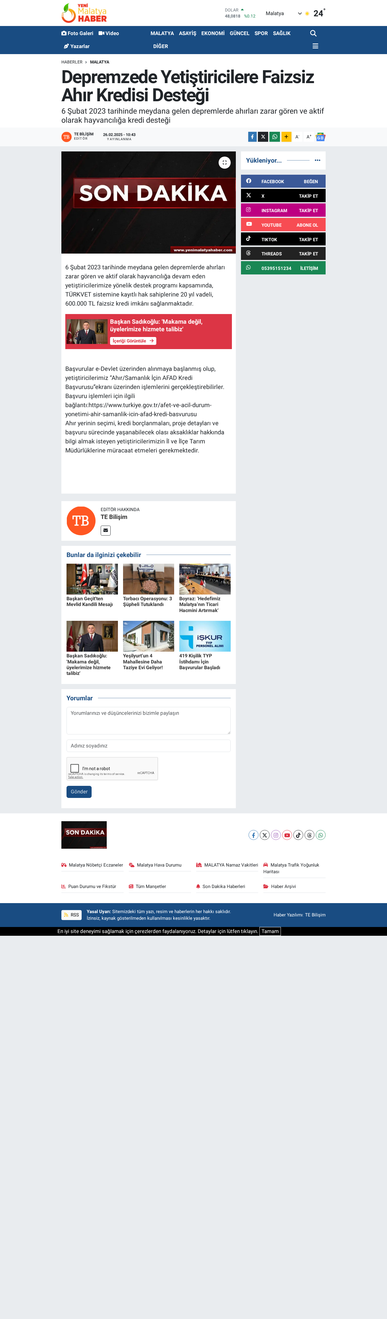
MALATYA (162, 33)
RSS (74, 915)
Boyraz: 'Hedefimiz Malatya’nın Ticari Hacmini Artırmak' (199, 604)
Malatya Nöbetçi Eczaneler (96, 865)
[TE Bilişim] (81, 520)
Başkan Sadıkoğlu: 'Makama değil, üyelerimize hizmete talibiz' (89, 664)
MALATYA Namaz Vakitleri (231, 865)
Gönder (79, 792)
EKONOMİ (213, 33)
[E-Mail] (106, 531)
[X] (265, 835)
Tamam (270, 931)
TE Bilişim (114, 516)
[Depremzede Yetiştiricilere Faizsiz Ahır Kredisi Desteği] (148, 202)
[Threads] (309, 835)
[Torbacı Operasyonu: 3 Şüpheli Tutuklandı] (148, 579)
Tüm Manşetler (151, 886)
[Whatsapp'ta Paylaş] (274, 137)
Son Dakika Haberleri (224, 886)
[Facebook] (254, 835)
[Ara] (314, 33)
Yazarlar (79, 46)
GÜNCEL (239, 33)
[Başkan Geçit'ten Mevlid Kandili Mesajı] (92, 579)
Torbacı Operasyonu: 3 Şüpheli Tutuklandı (147, 601)
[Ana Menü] (314, 46)
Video (112, 33)
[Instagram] (276, 835)
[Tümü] (317, 160)
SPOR (261, 33)
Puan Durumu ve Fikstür (92, 886)
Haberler (72, 62)
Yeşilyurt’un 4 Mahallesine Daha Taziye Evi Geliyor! (143, 661)
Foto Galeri (80, 33)
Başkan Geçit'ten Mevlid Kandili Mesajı (90, 601)
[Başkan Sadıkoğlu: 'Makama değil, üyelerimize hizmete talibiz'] (92, 636)
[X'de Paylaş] (263, 137)
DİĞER (160, 46)
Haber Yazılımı (288, 915)
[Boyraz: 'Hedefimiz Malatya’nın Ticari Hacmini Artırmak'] (205, 579)
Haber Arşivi (283, 886)
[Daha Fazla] (286, 137)
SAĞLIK (282, 33)
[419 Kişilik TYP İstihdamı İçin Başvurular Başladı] (205, 636)
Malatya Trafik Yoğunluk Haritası (291, 868)
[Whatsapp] (321, 835)
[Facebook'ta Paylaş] (252, 137)
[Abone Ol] (320, 137)
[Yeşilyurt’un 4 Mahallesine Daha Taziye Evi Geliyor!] (148, 636)
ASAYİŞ (187, 33)
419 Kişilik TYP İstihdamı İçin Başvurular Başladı (199, 661)
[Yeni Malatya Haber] (84, 12)
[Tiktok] (298, 835)
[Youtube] (287, 835)
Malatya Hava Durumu (159, 865)
